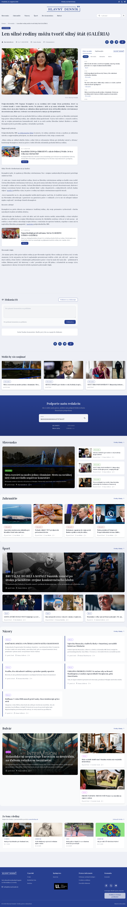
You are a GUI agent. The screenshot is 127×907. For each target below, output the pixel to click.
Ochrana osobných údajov (87, 877)
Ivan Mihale (17, 535)
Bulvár (59, 16)
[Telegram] (124, 2)
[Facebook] (119, 2)
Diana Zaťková (107, 457)
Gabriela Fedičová (100, 620)
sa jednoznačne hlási (25, 133)
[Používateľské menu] (123, 15)
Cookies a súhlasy (84, 880)
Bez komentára (47, 16)
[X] (122, 2)
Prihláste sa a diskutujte (68, 299)
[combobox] (110, 16)
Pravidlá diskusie (84, 883)
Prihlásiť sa (70, 322)
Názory (27, 16)
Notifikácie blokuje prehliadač (115, 896)
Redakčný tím (31, 880)
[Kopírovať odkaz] (122, 42)
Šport (36, 16)
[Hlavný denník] (63, 9)
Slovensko (5, 16)
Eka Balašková (22, 485)
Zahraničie (17, 16)
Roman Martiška (60, 620)
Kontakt (107, 877)
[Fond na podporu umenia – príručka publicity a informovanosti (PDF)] (61, 886)
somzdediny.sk (33, 819)
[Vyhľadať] (99, 15)
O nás (29, 877)
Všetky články (118, 442)
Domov (4, 23)
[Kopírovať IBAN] (84, 418)
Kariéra (29, 883)
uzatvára (30, 224)
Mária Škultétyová (85, 655)
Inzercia (55, 877)
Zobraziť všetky (118, 819)
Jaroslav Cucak (96, 765)
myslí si (10, 190)
